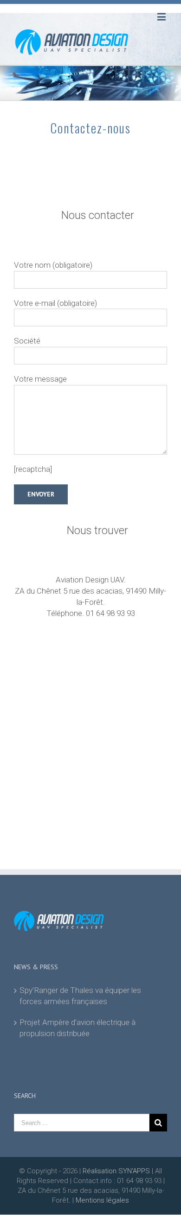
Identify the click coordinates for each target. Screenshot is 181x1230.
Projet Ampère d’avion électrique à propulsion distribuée (77, 1028)
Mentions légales (102, 1200)
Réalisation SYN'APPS (116, 1171)
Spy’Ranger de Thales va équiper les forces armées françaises (80, 995)
